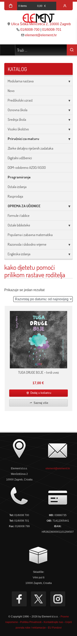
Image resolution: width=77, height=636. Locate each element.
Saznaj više (40, 402)
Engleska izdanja (19, 254)
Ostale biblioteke (19, 225)
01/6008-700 (30, 29)
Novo (11, 90)
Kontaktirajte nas (53, 622)
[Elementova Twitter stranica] (38, 598)
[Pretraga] (72, 49)
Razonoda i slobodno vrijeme (27, 244)
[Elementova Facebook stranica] (19, 598)
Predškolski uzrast (20, 100)
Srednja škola (17, 119)
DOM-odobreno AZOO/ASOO (27, 167)
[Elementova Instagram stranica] (57, 598)
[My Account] (65, 6)
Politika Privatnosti (30, 622)
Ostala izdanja (17, 186)
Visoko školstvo (18, 129)
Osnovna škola (17, 110)
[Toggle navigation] (7, 50)
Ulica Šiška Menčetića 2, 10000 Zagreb (41, 24)
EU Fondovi (55, 627)
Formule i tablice (19, 215)
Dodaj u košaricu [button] (40, 392)
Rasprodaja (15, 196)
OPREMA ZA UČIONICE (24, 206)
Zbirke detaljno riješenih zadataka (30, 148)
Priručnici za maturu (23, 138)
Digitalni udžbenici (20, 158)
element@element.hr (41, 35)
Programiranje (19, 177)
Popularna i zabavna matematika (30, 234)
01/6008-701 (51, 29)
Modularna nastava (21, 81)
